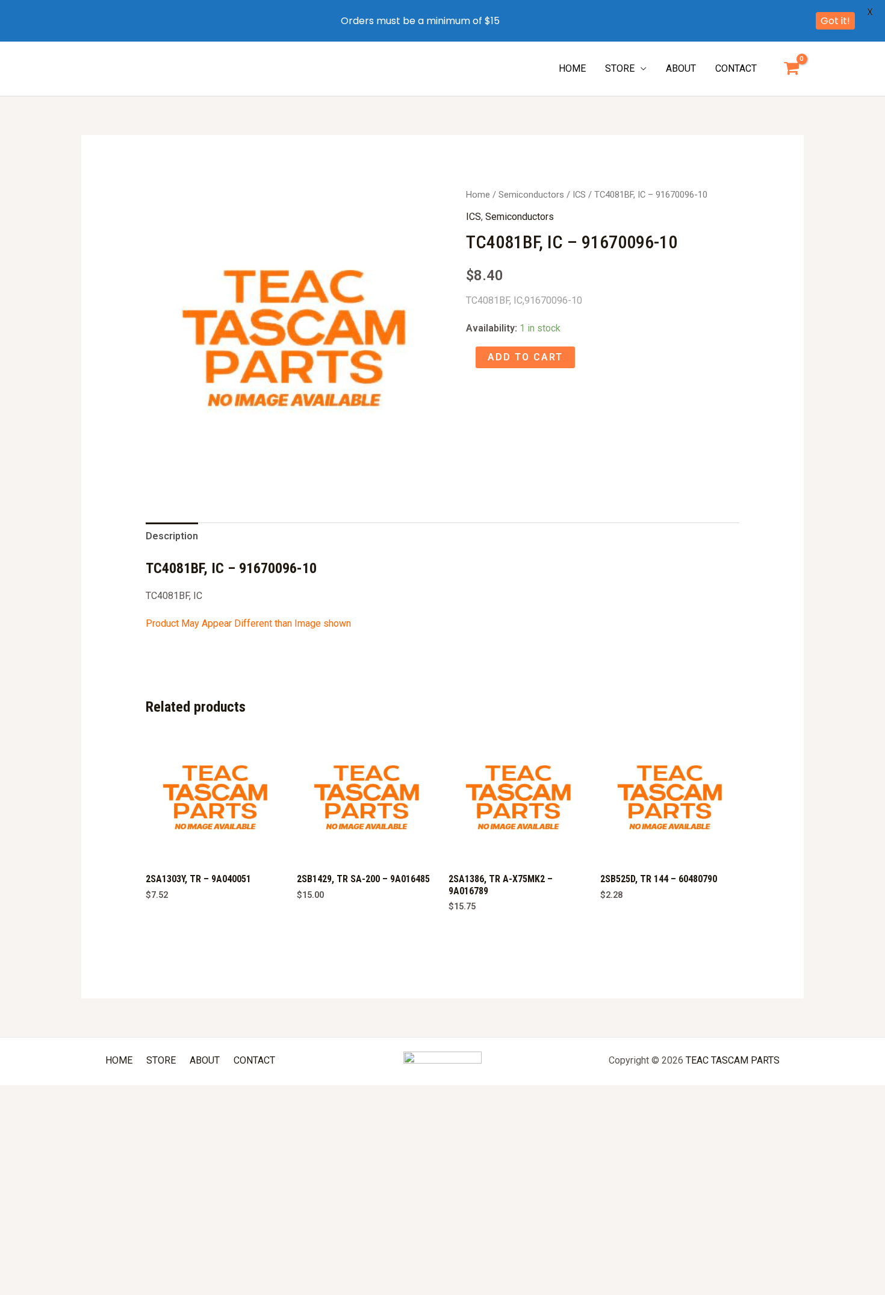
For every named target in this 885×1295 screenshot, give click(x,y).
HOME (572, 68)
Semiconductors (531, 194)
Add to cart (525, 357)
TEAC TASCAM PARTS (733, 1060)
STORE (620, 68)
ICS (579, 194)
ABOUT (681, 68)
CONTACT (736, 68)
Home (478, 194)
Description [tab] (172, 536)
